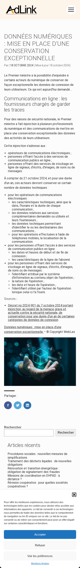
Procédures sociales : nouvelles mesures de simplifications (37, 455)
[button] (74, 495)
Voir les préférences (40, 556)
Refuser (40, 545)
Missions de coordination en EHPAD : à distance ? (34, 477)
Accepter (40, 534)
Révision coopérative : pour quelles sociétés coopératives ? (38, 484)
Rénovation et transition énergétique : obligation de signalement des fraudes (34, 470)
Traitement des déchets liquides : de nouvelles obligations (39, 462)
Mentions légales (40, 563)
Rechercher (12, 427)
